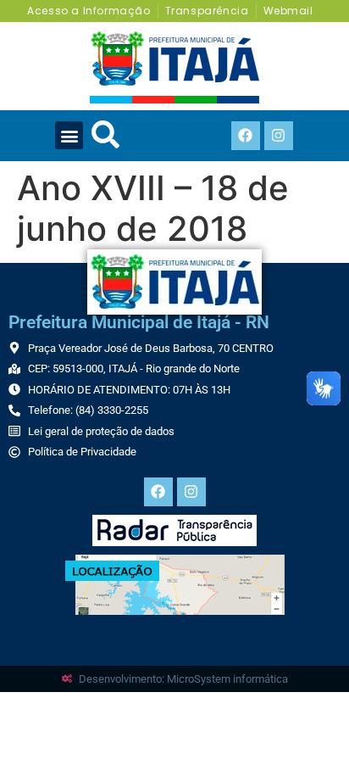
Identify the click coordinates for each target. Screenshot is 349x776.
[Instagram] (278, 135)
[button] (69, 135)
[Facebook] (245, 135)
